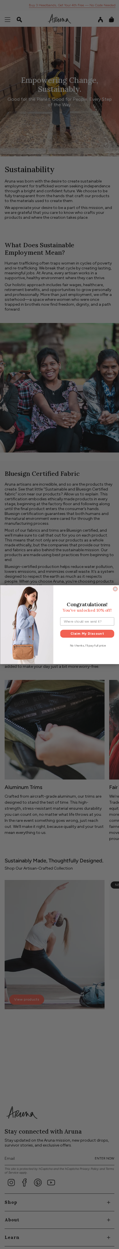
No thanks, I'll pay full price (88, 645)
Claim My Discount (87, 633)
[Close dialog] (115, 589)
